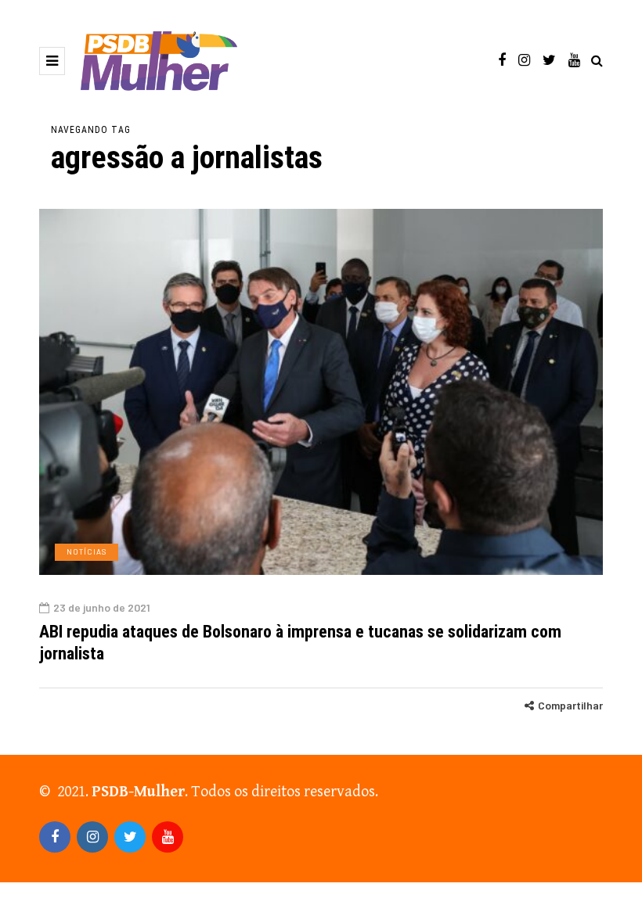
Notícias (86, 551)
